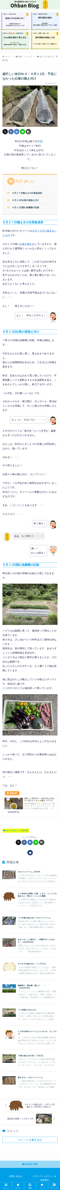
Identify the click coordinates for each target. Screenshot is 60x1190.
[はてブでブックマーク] (16, 131)
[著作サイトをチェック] (30, 852)
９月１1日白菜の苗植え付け (25, 200)
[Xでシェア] (5, 131)
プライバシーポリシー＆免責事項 (44, 1178)
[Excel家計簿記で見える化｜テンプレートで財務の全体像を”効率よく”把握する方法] (15, 40)
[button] (28, 131)
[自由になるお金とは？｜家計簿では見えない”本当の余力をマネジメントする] (15, 21)
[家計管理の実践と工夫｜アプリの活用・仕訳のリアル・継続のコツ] (45, 40)
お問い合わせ (15, 1176)
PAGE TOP (31, 1164)
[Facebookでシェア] (11, 131)
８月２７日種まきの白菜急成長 (27, 193)
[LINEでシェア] (22, 131)
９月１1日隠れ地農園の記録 (25, 207)
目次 (18, 181)
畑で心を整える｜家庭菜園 (17, 830)
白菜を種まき (27, 244)
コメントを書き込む (30, 1139)
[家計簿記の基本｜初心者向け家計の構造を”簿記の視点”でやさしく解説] (45, 21)
